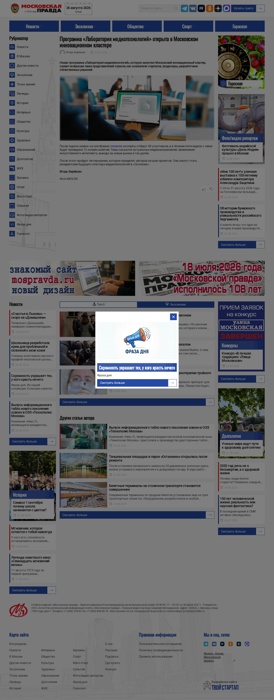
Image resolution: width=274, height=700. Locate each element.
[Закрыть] (173, 316)
